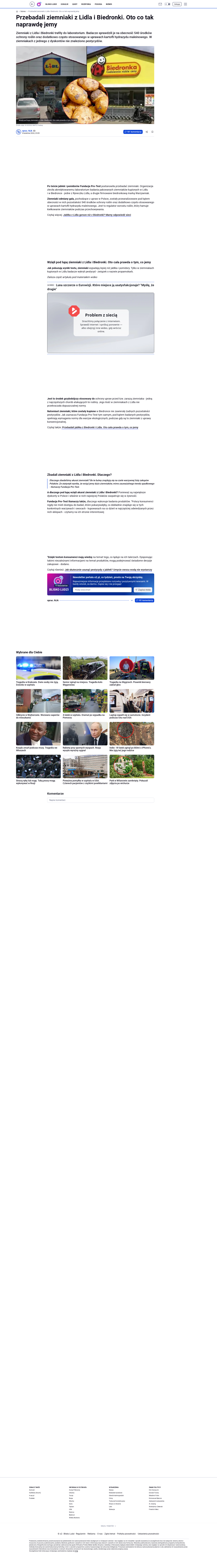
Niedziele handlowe (115, 1493)
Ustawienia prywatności (148, 1534)
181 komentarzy (134, 132)
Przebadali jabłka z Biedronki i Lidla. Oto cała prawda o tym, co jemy (100, 427)
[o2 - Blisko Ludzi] (41, 4)
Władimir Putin (154, 1495)
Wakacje (112, 1509)
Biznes (109, 4)
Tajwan (71, 1507)
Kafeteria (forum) (35, 1493)
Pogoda (98, 4)
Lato (110, 1507)
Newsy (111, 1490)
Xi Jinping (152, 1504)
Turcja (71, 1495)
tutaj (76, 1551)
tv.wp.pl (31, 1495)
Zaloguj (177, 4)
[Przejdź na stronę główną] (32, 6)
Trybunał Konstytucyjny (117, 1501)
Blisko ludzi (51, 4)
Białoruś (72, 1515)
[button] (167, 4)
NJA (30, 131)
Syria (70, 1504)
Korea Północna (74, 1490)
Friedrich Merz (153, 1509)
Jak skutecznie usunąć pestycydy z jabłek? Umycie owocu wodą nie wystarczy (108, 569)
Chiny (111, 1498)
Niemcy (71, 1512)
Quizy (74, 4)
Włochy (71, 1501)
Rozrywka (86, 4)
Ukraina (71, 1493)
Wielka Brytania (74, 1518)
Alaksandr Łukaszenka (156, 1501)
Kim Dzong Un (154, 1490)
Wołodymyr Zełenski (156, 1507)
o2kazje (64, 4)
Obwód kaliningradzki (116, 1495)
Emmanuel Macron (155, 1498)
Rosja (71, 1498)
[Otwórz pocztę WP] (160, 4)
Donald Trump (154, 1493)
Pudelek (32, 1498)
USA (70, 1509)
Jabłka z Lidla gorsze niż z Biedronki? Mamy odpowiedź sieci (97, 214)
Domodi (32, 1490)
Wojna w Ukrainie (115, 1504)
